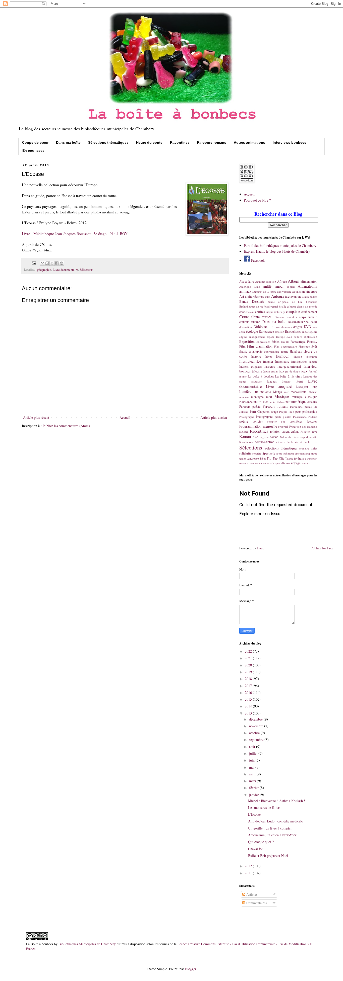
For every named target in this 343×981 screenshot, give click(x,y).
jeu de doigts (292, 371)
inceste (313, 361)
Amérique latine (249, 286)
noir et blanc (277, 402)
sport (279, 453)
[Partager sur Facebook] (56, 263)
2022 (249, 651)
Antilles (296, 291)
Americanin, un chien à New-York (272, 835)
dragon (297, 327)
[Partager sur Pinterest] (61, 263)
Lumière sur (248, 391)
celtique (291, 306)
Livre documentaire (65, 270)
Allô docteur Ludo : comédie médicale (275, 821)
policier (258, 421)
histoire (256, 356)
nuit (288, 402)
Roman (245, 436)
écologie (252, 331)
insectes (269, 366)
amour (279, 286)
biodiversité (271, 306)
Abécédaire (246, 281)
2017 (249, 685)
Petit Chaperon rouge (264, 411)
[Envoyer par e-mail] (42, 263)
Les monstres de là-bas (264, 807)
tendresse (253, 458)
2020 (249, 665)
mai (252, 767)
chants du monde (307, 306)
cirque (269, 312)
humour (282, 356)
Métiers (313, 392)
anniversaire (284, 291)
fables (275, 341)
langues (272, 381)
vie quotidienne (280, 463)
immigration (299, 361)
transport (312, 458)
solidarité (245, 453)
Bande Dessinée (251, 301)
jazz (281, 371)
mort (269, 397)
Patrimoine (296, 406)
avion (305, 296)
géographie (44, 270)
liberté (299, 381)
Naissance (246, 402)
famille (285, 342)
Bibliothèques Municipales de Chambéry (87, 943)
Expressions (263, 342)
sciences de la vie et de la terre (296, 442)
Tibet (263, 458)
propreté (283, 426)
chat (242, 312)
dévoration (245, 327)
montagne (257, 397)
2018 (249, 678)
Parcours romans (211, 142)
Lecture (286, 381)
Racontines (180, 142)
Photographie (264, 416)
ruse (255, 437)
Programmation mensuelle (258, 426)
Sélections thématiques (108, 142)
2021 (249, 658)
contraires (291, 317)
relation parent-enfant (284, 431)
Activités (260, 281)
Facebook (257, 260)
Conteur (279, 317)
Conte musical (262, 316)
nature (257, 401)
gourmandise (271, 351)
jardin (274, 371)
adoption (271, 281)
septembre (256, 739)
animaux (245, 291)
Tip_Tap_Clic (275, 458)
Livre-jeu (302, 387)
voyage (296, 463)
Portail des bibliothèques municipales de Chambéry (280, 245)
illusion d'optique (305, 356)
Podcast (312, 417)
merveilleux (298, 392)
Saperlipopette (309, 437)
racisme (243, 431)
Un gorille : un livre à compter (270, 828)
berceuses (311, 302)
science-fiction (264, 442)
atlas (267, 296)
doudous (286, 327)
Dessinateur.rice (298, 322)
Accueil (125, 417)
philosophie (309, 411)
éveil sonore (294, 336)
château (250, 312)
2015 (249, 699)
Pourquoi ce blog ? (257, 200)
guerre (284, 351)
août (252, 746)
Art (241, 296)
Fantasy (312, 341)
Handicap (296, 351)
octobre (255, 732)
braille (282, 306)
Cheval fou (255, 848)
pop (283, 421)
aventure (296, 296)
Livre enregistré (279, 386)
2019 (249, 671)
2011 (249, 873)
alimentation (309, 281)
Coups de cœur (35, 142)
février (254, 787)
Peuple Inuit (286, 411)
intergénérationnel (289, 366)
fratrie (243, 351)
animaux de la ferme (264, 291)
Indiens (244, 366)
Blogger (190, 968)
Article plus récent (36, 417)
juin (252, 760)
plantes (287, 417)
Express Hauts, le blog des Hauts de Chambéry (277, 251)
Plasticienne (300, 417)
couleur (244, 322)
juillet (253, 753)
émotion (279, 331)
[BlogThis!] (47, 263)
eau (315, 327)
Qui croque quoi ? (261, 841)
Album (293, 281)
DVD (307, 326)
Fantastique (298, 341)
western (306, 463)
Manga (277, 392)
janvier (254, 794)
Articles (251, 894)
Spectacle (268, 453)
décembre (256, 719)
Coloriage (279, 312)
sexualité (304, 448)
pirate (278, 417)
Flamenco (304, 346)
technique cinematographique (300, 453)
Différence (261, 326)
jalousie (257, 371)
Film (242, 346)
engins (243, 336)
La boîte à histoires (288, 376)
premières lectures (303, 421)
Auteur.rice (280, 296)
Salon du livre (289, 437)
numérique (298, 401)
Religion (305, 431)
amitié (267, 286)
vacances (264, 463)
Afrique (282, 281)
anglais (291, 286)
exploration (310, 336)
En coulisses (33, 150)
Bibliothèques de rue (251, 306)
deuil (314, 322)
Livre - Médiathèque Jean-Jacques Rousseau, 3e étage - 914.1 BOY (75, 233)
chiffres (260, 312)
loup (314, 387)
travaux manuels (248, 463)
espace (270, 336)
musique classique (304, 397)
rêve (314, 431)
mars (253, 780)
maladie (265, 392)
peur (298, 411)
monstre (244, 397)
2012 (249, 865)
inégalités (256, 366)
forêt (314, 346)
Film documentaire (285, 346)
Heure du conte (149, 142)
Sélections (86, 270)
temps (242, 458)
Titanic (289, 458)
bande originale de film (285, 302)
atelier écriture (254, 296)
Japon (266, 371)
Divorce (275, 327)
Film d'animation (259, 346)
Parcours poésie (250, 406)
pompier (272, 421)
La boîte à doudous (261, 376)
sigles (314, 448)
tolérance (300, 458)
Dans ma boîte (68, 142)
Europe (280, 336)
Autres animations (249, 142)
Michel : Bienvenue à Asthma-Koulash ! (276, 800)
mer (286, 392)
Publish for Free (322, 548)
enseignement (257, 336)
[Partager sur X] (51, 263)
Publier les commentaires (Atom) (66, 425)
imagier (268, 361)
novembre (256, 726)
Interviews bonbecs (289, 142)
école (242, 331)
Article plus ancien (213, 417)
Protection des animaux (303, 426)
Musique (281, 396)
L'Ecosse (254, 814)
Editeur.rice (266, 331)
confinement (309, 312)
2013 (249, 713)
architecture (309, 291)
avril (253, 774)
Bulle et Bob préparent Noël (268, 855)
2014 (249, 706)
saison (274, 437)
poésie (243, 421)
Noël (266, 402)
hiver (268, 356)
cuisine (255, 322)
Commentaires (256, 902)
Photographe (246, 417)
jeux (304, 371)
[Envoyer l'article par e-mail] (33, 263)
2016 (249, 692)
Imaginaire (282, 361)
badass (313, 296)
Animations (307, 286)
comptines (293, 311)
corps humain (308, 317)
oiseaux (312, 402)
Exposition (247, 341)
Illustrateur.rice (250, 361)
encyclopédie (309, 331)
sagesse (264, 437)
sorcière (256, 453)
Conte (244, 316)
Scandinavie (246, 442)
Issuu (260, 548)
